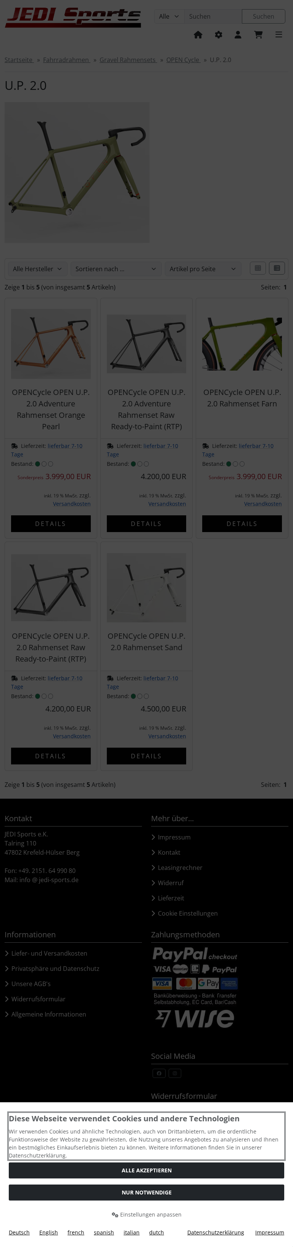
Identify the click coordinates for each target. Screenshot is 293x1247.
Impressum (269, 1232)
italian (132, 1232)
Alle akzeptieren (147, 1170)
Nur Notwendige (147, 1192)
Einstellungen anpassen (150, 1214)
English (48, 1232)
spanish (104, 1232)
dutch (156, 1232)
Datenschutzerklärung (215, 1232)
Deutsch (19, 1232)
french (76, 1232)
